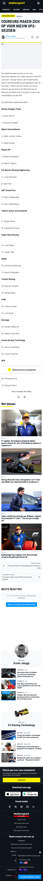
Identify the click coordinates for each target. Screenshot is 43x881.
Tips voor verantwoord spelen (21, 848)
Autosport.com (21, 827)
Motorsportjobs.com (21, 823)
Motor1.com (22, 819)
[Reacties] (38, 37)
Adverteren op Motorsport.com (21, 844)
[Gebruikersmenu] (38, 3)
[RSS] (33, 806)
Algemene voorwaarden (16, 870)
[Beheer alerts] (24, 397)
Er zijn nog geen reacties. (21, 596)
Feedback (21, 840)
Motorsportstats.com (21, 830)
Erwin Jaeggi (11, 36)
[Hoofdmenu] (4, 3)
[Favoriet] (32, 37)
